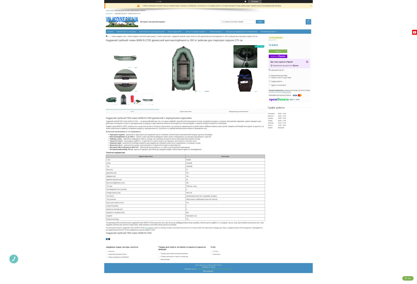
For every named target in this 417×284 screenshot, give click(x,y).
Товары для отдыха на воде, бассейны (174, 253)
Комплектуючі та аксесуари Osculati (151, 32)
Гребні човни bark (163, 36)
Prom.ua (219, 265)
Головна (110, 32)
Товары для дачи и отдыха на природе (174, 256)
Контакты (216, 254)
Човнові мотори (215, 32)
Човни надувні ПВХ (174, 32)
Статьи (215, 251)
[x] (109, 239)
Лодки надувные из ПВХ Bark (119, 257)
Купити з (274, 56)
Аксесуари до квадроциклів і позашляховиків (241, 32)
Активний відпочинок (268, 32)
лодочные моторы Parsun (118, 254)
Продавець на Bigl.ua (208, 267)
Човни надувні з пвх (119, 36)
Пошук (260, 22)
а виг (148, 228)
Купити (278, 51)
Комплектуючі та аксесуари (126, 32)
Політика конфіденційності (223, 269)
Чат (409, 278)
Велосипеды (165, 259)
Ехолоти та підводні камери (195, 32)
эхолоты (112, 251)
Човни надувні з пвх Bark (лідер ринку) (142, 36)
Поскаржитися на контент (205, 269)
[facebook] (107, 239)
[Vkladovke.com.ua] (122, 22)
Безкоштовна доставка (279, 75)
